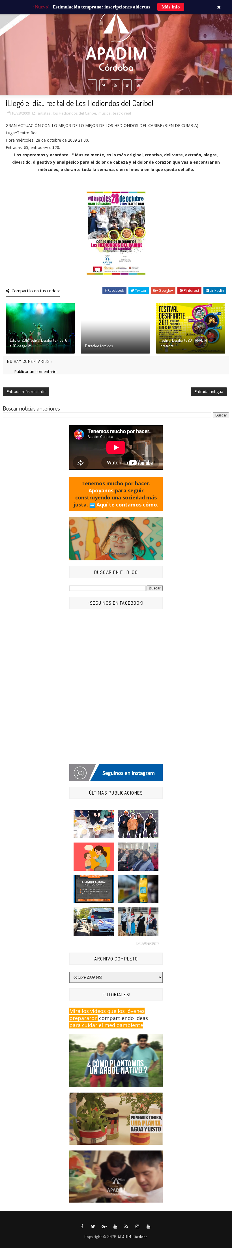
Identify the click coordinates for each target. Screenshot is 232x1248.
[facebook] (92, 85)
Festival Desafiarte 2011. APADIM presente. (183, 343)
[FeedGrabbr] (116, 943)
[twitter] (103, 85)
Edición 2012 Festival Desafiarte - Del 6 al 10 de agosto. (38, 343)
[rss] (126, 1226)
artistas (44, 113)
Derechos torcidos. (99, 345)
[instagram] (127, 85)
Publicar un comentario (35, 371)
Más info (171, 7)
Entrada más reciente (26, 391)
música (104, 113)
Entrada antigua (208, 391)
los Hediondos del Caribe (74, 113)
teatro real (122, 113)
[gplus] (104, 1226)
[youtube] (115, 85)
